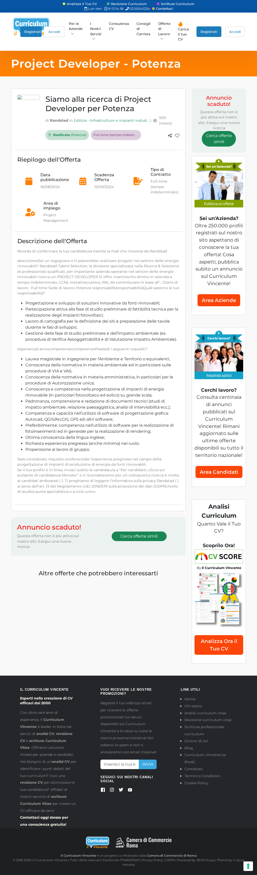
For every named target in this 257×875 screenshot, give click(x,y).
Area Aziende (219, 300)
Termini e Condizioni (202, 776)
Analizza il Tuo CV (82, 4)
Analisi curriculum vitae (205, 713)
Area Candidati (219, 472)
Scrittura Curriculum (178, 4)
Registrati (32, 32)
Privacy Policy (152, 860)
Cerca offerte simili (139, 536)
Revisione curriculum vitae (207, 720)
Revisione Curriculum (129, 4)
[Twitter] (120, 790)
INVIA (147, 764)
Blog (188, 748)
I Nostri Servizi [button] (95, 29)
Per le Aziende (76, 26)
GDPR (170, 860)
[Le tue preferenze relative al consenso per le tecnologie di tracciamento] (248, 866)
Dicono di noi (196, 741)
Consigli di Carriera (144, 29)
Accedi (54, 32)
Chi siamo (193, 706)
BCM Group (206, 860)
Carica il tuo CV (183, 34)
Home (189, 699)
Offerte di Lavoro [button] (164, 29)
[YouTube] (130, 790)
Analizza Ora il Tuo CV (219, 645)
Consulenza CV (119, 26)
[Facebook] (102, 790)
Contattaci (164, 9)
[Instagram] (111, 790)
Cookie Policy (196, 783)
